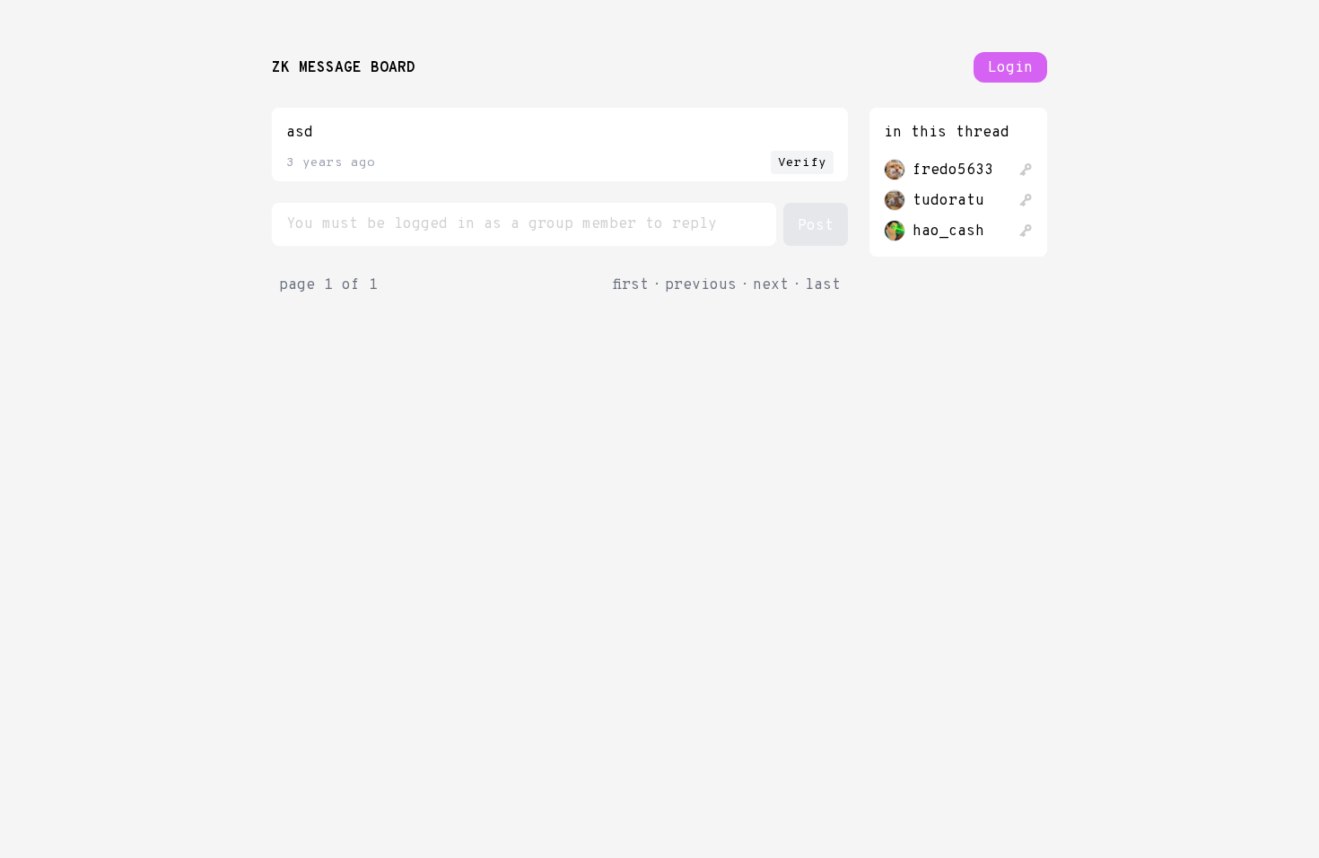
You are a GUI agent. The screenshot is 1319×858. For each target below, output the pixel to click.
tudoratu (948, 201)
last (823, 285)
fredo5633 (953, 170)
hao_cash (948, 232)
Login (1010, 68)
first (631, 285)
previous (701, 285)
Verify (802, 163)
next (771, 285)
